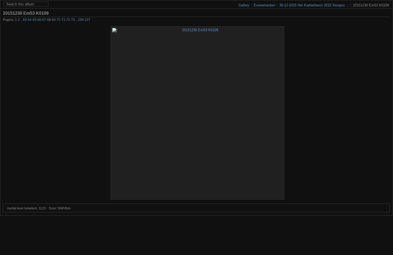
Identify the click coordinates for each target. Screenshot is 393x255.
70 (58, 19)
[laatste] (386, 20)
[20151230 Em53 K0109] (197, 113)
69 (54, 19)
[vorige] (365, 20)
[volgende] (379, 20)
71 (63, 19)
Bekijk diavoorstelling (386, 13)
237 (87, 19)
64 (30, 19)
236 (81, 19)
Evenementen (264, 5)
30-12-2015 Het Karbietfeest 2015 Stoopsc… (314, 5)
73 (73, 19)
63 (25, 19)
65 (34, 19)
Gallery (243, 5)
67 (44, 19)
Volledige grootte (378, 13)
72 (68, 19)
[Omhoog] (372, 20)
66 (39, 19)
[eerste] (358, 20)
